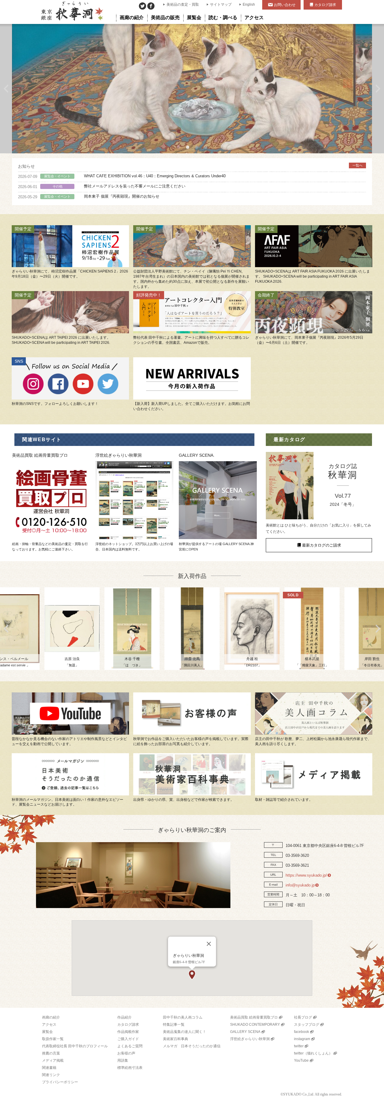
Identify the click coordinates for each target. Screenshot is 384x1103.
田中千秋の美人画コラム (182, 1017)
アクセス (49, 1024)
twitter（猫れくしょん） (313, 1053)
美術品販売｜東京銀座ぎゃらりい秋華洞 (72, 12)
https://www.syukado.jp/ (306, 875)
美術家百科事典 (175, 1039)
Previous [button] (6, 89)
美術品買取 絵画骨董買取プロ (254, 1017)
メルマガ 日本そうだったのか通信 (191, 1046)
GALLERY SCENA (245, 1032)
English (249, 4)
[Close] (209, 943)
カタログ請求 (325, 5)
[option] (192, 88)
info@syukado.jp (300, 885)
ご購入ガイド (128, 1039)
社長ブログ (303, 1017)
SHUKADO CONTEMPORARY (255, 1024)
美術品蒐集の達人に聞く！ (184, 1032)
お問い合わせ (285, 5)
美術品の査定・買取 (182, 4)
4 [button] (205, 147)
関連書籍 (49, 1068)
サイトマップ (221, 4)
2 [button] (187, 147)
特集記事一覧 (173, 1024)
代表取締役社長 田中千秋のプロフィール (75, 1046)
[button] (192, 975)
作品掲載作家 (128, 1032)
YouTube (301, 1060)
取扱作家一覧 (53, 1039)
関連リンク (51, 1075)
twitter (299, 1046)
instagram (302, 1039)
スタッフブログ (306, 1024)
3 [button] (197, 147)
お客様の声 (126, 1053)
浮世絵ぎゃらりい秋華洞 (250, 1039)
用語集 (122, 1060)
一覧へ (357, 165)
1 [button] (179, 147)
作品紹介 (124, 1017)
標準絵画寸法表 (129, 1068)
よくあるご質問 (129, 1046)
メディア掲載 (53, 1060)
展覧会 (47, 1032)
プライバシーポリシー (60, 1082)
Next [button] (378, 89)
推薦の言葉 (51, 1053)
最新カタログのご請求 (321, 545)
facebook (301, 1032)
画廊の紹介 (51, 1017)
